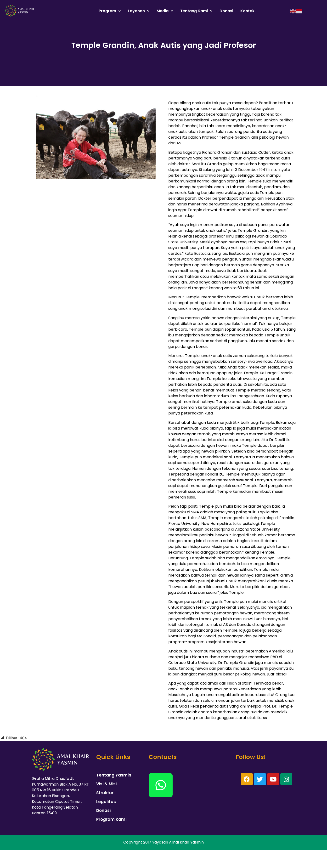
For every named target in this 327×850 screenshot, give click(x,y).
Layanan (136, 11)
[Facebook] (247, 779)
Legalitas (106, 802)
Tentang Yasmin (113, 775)
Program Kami (111, 819)
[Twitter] (260, 779)
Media (163, 11)
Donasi (226, 11)
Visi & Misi (106, 784)
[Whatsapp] (161, 785)
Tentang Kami (194, 11)
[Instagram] (286, 779)
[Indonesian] (299, 11)
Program (107, 11)
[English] (293, 11)
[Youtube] (273, 779)
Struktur (104, 793)
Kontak (247, 11)
